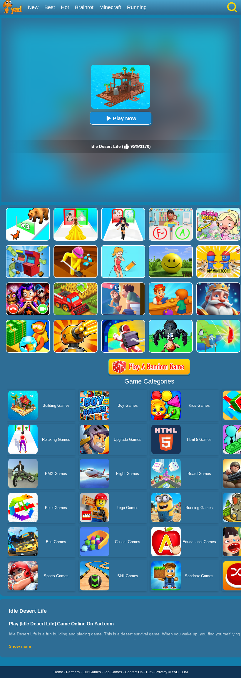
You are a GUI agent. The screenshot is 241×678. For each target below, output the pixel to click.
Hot (65, 7)
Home (58, 672)
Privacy (161, 672)
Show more (20, 646)
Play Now (124, 118)
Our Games (92, 672)
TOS (149, 672)
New (33, 7)
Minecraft (110, 7)
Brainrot (84, 7)
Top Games (113, 672)
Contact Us (134, 672)
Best (49, 7)
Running (137, 7)
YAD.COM (180, 672)
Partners (73, 672)
